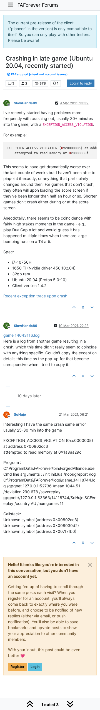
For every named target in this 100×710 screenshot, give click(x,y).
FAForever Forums (38, 5)
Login (35, 667)
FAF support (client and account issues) (39, 74)
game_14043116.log (21, 335)
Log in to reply (81, 83)
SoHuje (20, 414)
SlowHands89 (25, 103)
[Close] (90, 564)
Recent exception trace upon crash (35, 295)
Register (17, 667)
